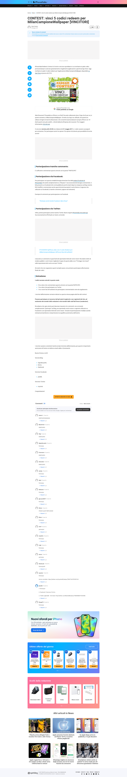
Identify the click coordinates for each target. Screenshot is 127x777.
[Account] (98, 2)
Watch (54, 5)
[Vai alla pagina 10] (70, 670)
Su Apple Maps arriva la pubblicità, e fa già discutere (87, 736)
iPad (35, 5)
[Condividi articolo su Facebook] (30, 67)
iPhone (30, 5)
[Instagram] (89, 774)
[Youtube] (87, 774)
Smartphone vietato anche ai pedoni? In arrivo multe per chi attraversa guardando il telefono (87, 761)
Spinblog (47, 772)
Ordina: (81, 403)
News (33, 13)
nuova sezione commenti (42, 35)
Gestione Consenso (60, 773)
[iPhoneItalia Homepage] (39, 2)
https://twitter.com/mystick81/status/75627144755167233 (63, 579)
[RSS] (98, 774)
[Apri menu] (47, 2)
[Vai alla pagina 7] (66, 670)
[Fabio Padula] (29, 27)
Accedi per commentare (83, 409)
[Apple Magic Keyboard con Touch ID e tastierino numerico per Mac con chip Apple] (82, 654)
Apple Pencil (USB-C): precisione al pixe (93, 661)
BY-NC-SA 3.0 (52, 773)
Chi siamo (78, 772)
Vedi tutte (92, 646)
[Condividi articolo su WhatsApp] (30, 90)
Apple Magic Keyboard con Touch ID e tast (82, 661)
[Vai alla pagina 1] (57, 670)
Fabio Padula (34, 26)
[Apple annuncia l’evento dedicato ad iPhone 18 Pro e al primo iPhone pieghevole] (63, 725)
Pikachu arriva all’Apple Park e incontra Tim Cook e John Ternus (39, 736)
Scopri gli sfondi (37, 630)
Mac (41, 5)
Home (29, 13)
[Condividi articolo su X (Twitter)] (30, 73)
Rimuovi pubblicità (63, 60)
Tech (76, 5)
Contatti (83, 772)
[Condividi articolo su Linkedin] (30, 79)
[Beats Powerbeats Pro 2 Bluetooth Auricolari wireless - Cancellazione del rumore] (58, 654)
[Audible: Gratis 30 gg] (46, 654)
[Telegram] (94, 774)
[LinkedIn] (96, 774)
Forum (71, 5)
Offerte (81, 5)
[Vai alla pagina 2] (59, 670)
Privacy (92, 772)
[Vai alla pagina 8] (67, 670)
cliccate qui (46, 124)
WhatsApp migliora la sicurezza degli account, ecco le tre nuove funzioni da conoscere (63, 761)
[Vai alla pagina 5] (63, 670)
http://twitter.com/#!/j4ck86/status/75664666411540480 (70, 595)
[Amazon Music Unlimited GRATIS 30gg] (34, 654)
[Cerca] (31, 2)
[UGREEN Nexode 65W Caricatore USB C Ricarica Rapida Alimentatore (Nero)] (70, 654)
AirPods (47, 5)
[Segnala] (46, 421)
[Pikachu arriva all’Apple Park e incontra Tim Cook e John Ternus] (39, 725)
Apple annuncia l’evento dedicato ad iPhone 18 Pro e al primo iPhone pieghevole (63, 736)
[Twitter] (84, 774)
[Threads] (91, 774)
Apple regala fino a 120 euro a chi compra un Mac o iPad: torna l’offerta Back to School (39, 761)
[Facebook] (82, 774)
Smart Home (62, 5)
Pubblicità (96, 772)
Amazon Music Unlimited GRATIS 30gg (34, 661)
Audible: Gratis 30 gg (46, 660)
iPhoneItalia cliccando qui (80, 212)
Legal (87, 772)
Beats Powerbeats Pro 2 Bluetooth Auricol (58, 661)
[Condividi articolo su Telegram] (30, 84)
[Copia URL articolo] (30, 95)
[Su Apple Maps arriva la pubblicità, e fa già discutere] (87, 725)
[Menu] (29, 2)
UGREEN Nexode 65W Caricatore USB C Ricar (70, 661)
